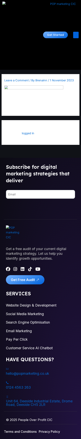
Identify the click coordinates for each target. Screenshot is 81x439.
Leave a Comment (16, 80)
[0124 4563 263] (7, 382)
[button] (55, 35)
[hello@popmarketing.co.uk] (7, 368)
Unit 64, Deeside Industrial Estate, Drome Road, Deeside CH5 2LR (39, 403)
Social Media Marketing (25, 314)
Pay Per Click (17, 339)
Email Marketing (19, 331)
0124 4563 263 (18, 387)
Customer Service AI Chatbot (29, 348)
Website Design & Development (31, 305)
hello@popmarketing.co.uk (27, 373)
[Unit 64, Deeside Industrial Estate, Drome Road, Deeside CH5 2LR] (7, 396)
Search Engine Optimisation (28, 322)
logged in (28, 133)
